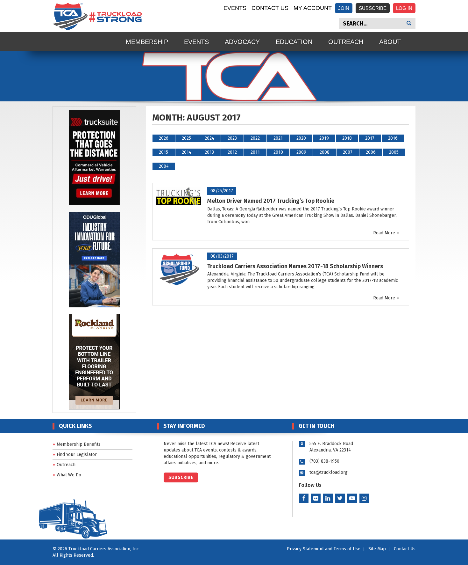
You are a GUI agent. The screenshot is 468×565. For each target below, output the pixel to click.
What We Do (69, 475)
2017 (369, 138)
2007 (347, 152)
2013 (209, 152)
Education (294, 41)
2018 (347, 138)
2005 (394, 152)
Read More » (386, 233)
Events (234, 8)
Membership (147, 41)
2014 (186, 152)
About (390, 41)
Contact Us (270, 8)
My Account (313, 8)
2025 (186, 138)
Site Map (377, 549)
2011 (255, 152)
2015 (163, 152)
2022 (255, 138)
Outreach (345, 41)
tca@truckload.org (328, 472)
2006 (371, 152)
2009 (301, 152)
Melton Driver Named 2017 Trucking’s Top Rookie (270, 200)
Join (343, 8)
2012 (232, 152)
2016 (393, 138)
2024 (209, 138)
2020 (301, 138)
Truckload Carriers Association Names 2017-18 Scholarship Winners (295, 266)
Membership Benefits (79, 444)
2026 (163, 138)
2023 (232, 138)
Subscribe (372, 8)
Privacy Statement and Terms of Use (323, 549)
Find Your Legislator (77, 454)
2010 (278, 152)
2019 (324, 138)
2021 (278, 138)
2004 (164, 166)
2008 (325, 152)
